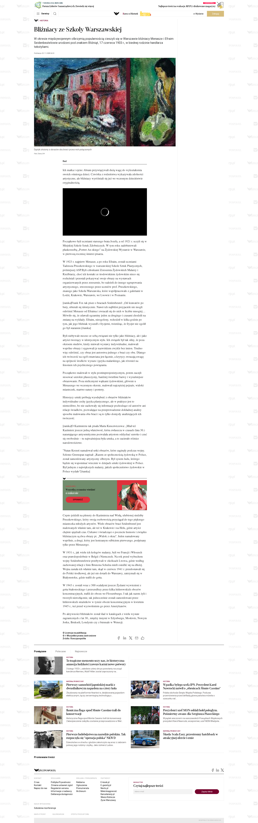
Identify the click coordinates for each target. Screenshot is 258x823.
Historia (44, 21)
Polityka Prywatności (60, 782)
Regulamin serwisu (60, 788)
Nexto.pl (104, 788)
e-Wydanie (199, 14)
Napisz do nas (40, 788)
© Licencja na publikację (75, 633)
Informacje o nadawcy (61, 791)
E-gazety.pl (106, 785)
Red (65, 161)
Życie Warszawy (108, 800)
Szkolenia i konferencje (45, 808)
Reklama (80, 782)
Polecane (60, 651)
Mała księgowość (109, 791)
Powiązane (40, 651)
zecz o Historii (130, 13)
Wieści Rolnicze (108, 797)
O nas (36, 782)
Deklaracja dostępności (62, 794)
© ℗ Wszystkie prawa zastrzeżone (79, 635)
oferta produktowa (80, 814)
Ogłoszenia (81, 785)
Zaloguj (215, 14)
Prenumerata (82, 788)
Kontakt (37, 785)
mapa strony (40, 814)
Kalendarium (58, 814)
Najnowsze (81, 651)
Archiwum (81, 791)
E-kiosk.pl (105, 782)
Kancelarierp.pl (108, 794)
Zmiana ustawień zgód (62, 785)
